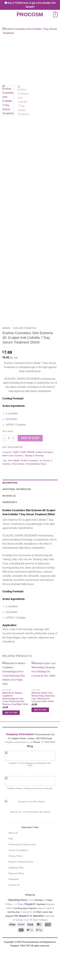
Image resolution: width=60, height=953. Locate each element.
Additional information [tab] (16, 489)
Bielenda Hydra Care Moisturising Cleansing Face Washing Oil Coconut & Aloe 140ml (43, 697)
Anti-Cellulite (14, 460)
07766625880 (48, 742)
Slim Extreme (18, 464)
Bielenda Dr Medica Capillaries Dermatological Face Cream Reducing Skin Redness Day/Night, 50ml (15, 698)
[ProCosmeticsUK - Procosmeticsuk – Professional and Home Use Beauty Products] (30, 15)
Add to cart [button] (11, 713)
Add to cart (30, 438)
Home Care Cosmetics (12, 455)
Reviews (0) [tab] (9, 496)
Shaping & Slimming (34, 455)
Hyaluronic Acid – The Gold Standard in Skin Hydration (30, 812)
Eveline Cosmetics (24, 328)
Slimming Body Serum (36, 464)
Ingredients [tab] (9, 502)
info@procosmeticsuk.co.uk (19, 742)
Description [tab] (9, 483)
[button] (4, 15)
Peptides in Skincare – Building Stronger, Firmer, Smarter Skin (30, 788)
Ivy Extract (45, 460)
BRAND (6, 328)
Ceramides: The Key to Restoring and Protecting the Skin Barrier (30, 764)
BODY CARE (20, 452)
